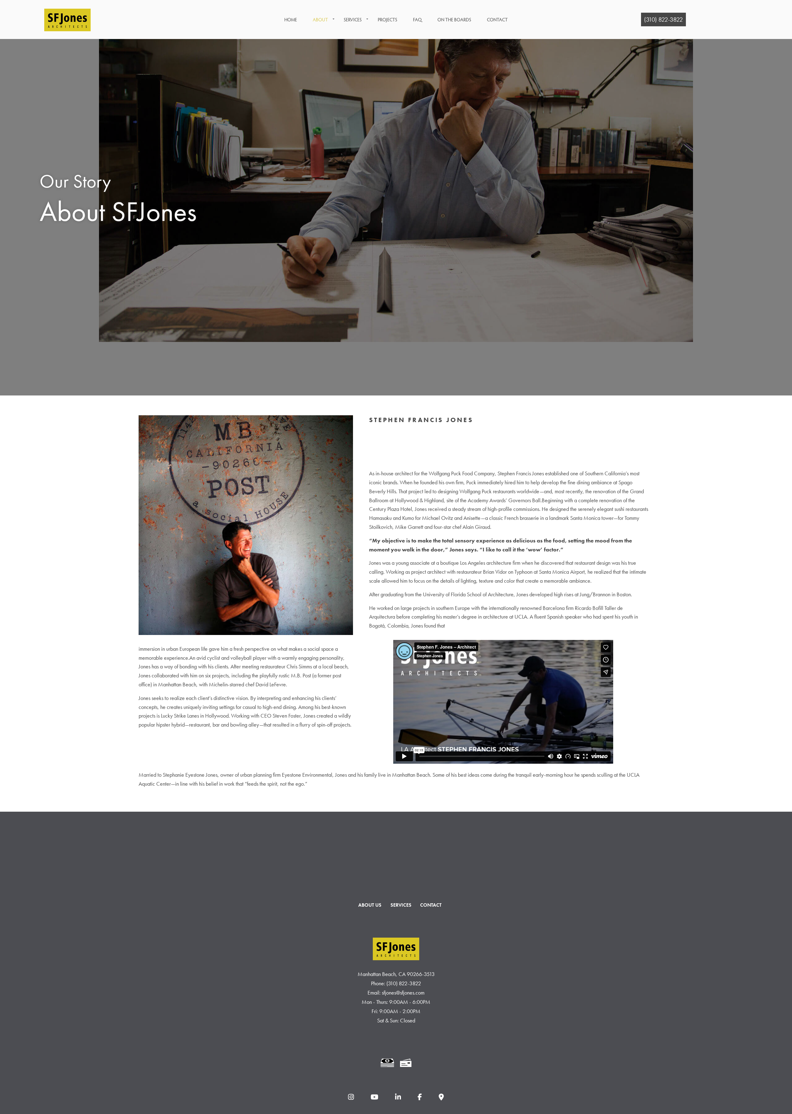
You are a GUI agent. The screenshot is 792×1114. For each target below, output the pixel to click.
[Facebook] (420, 1097)
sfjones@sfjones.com (403, 992)
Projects (387, 19)
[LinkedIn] (398, 1097)
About (320, 19)
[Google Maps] (441, 1097)
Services (353, 19)
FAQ (417, 19)
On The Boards (454, 19)
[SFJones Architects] (67, 17)
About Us (369, 905)
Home (290, 19)
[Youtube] (374, 1097)
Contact (497, 19)
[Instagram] (351, 1097)
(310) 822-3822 (663, 19)
